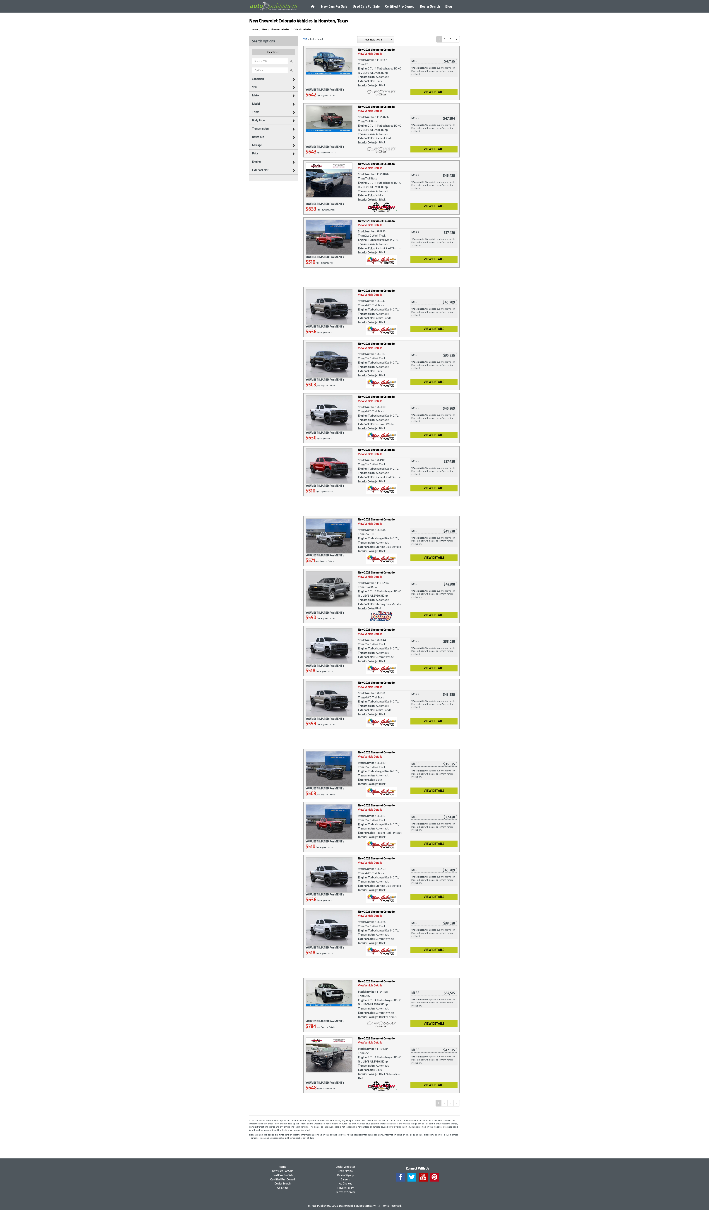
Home (282, 1167)
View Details (434, 92)
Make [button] (255, 95)
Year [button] (254, 87)
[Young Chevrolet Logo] (381, 616)
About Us (282, 1188)
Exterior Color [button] (260, 170)
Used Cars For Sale (366, 6)
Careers (345, 1179)
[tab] (273, 79)
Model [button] (256, 104)
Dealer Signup (345, 1175)
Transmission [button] (260, 128)
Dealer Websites (345, 1167)
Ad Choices (345, 1183)
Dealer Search (430, 6)
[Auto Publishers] (273, 6)
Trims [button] (255, 112)
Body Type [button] (258, 120)
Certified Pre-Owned (400, 6)
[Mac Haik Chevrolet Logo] (381, 260)
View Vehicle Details (370, 54)
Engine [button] (256, 162)
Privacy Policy (345, 1188)
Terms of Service (345, 1192)
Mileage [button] (257, 145)
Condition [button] (258, 79)
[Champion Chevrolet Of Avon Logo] (381, 207)
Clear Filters (273, 52)
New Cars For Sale (334, 6)
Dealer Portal (345, 1171)
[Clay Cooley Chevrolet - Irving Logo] (381, 93)
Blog (448, 6)
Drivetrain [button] (258, 137)
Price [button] (255, 153)
